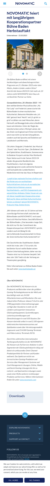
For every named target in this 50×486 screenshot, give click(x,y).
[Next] (39, 73)
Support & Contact (19, 439)
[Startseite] (25, 3)
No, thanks (34, 480)
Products (14, 433)
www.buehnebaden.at (27, 269)
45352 (26, 459)
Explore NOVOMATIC (19, 427)
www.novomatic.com (28, 380)
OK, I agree (13, 480)
